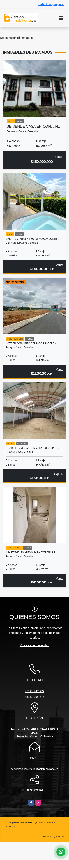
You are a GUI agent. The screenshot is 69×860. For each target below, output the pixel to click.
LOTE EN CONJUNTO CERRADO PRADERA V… (32, 343)
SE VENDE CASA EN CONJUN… (34, 126)
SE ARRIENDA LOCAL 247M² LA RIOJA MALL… (32, 447)
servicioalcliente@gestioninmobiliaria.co (34, 768)
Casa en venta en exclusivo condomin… (32, 238)
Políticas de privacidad (34, 645)
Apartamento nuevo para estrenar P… (31, 552)
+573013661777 (34, 691)
